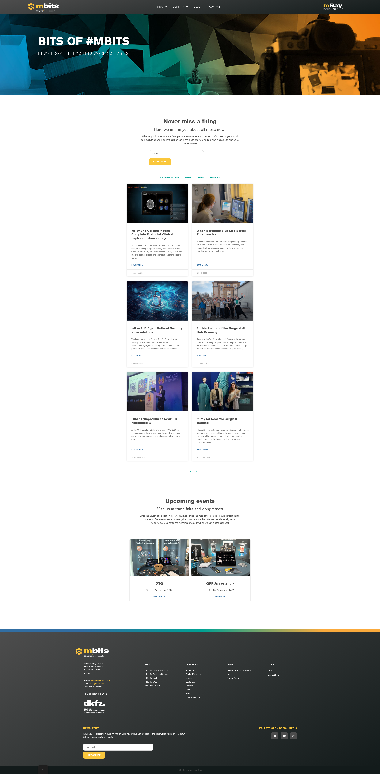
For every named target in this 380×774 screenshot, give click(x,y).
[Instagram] (293, 735)
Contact (214, 6)
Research (215, 177)
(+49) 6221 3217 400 (100, 680)
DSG (159, 583)
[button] (188, 605)
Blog (197, 6)
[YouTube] (284, 735)
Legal (230, 664)
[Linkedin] (274, 735)
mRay (160, 6)
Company (179, 6)
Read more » (137, 265)
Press (200, 177)
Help (271, 664)
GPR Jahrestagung (220, 583)
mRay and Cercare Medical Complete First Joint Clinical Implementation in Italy (152, 234)
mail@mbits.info (97, 683)
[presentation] (133, 570)
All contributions (169, 177)
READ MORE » (159, 596)
